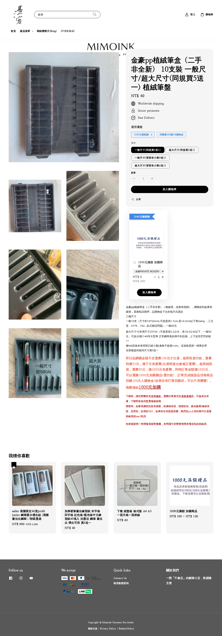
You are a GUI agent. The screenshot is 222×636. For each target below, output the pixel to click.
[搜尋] (94, 14)
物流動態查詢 (121, 583)
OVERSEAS (68, 31)
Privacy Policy (108, 628)
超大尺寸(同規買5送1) (182, 150)
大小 (133, 143)
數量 (133, 172)
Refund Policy (126, 628)
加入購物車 (170, 189)
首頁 (13, 31)
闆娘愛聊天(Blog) (47, 31)
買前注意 (92, 628)
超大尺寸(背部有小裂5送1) (150, 165)
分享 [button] (138, 199)
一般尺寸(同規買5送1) (148, 150)
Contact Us (120, 578)
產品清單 (25, 31)
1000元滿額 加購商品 (150, 264)
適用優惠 (137, 127)
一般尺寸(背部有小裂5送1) (150, 157)
